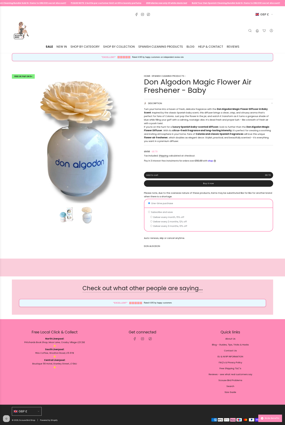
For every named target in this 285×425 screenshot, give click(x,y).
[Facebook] (136, 14)
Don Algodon (152, 246)
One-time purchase (162, 203)
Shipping (163, 155)
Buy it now (208, 183)
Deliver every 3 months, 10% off (170, 226)
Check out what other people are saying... (142, 288)
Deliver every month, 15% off (168, 217)
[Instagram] (142, 14)
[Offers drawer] (257, 30)
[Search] (250, 30)
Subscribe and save (162, 212)
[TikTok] (148, 14)
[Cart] (264, 30)
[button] (15, 139)
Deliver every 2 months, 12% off (170, 221)
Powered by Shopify (49, 420)
